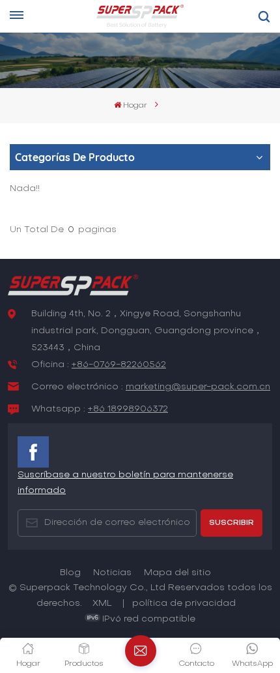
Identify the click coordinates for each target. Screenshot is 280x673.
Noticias (112, 573)
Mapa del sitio (177, 573)
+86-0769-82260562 (119, 365)
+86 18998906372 (128, 409)
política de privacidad (184, 603)
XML (102, 603)
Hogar (135, 106)
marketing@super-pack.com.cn (198, 387)
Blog (70, 573)
